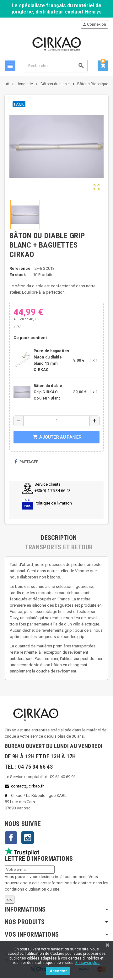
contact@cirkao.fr (27, 786)
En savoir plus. (87, 962)
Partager (29, 461)
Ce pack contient (30, 337)
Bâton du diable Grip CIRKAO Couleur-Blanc (48, 392)
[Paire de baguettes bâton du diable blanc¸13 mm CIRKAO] (21, 360)
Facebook (11, 837)
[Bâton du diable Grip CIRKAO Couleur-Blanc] (21, 391)
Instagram (27, 837)
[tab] (59, 537)
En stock (17, 274)
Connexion (94, 24)
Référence (19, 268)
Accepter (58, 971)
